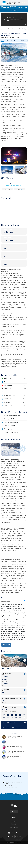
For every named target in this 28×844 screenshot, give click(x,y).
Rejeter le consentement (14, 829)
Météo (16, 40)
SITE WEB (7, 28)
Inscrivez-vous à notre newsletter (14, 819)
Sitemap (14, 826)
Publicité (14, 817)
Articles (20, 7)
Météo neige (9, 40)
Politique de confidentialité (14, 823)
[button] (26, 7)
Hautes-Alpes (21, 727)
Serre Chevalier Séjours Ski (13, 185)
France (21, 725)
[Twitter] (12, 833)
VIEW (24, 669)
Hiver (12, 10)
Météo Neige (6, 7)
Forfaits (19, 189)
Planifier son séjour (13, 7)
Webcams (21, 40)
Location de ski (8, 189)
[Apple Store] (18, 836)
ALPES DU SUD (5, 37)
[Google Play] (11, 836)
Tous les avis (6, 644)
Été (15, 10)
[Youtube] (9, 833)
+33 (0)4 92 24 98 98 (21, 28)
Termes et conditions (14, 824)
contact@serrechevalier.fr (10, 787)
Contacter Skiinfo (14, 816)
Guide (2, 40)
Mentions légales (14, 821)
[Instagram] (16, 833)
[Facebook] (19, 833)
